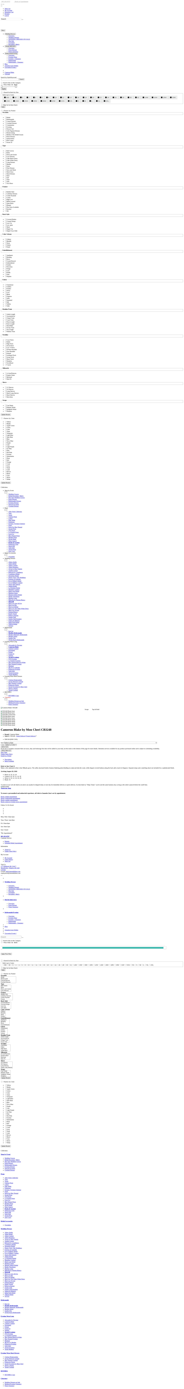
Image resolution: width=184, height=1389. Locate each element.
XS (71, 101)
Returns (7, 841)
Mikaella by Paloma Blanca (16, 600)
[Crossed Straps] (6, 1004)
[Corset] (7, 999)
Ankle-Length (11, 314)
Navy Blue (10, 441)
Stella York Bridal (13, 622)
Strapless (9, 361)
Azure (10, 515)
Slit (8, 211)
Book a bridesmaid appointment (10, 798)
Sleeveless (10, 397)
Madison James (13, 593)
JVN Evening (12, 659)
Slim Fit (9, 379)
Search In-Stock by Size (11, 92)
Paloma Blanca (13, 612)
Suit (8, 177)
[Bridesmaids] (8, 979)
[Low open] (6, 1008)
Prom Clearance (13, 704)
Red (8, 460)
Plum (8, 458)
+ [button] (5, 492)
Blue (8, 439)
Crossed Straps (11, 221)
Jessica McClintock (14, 584)
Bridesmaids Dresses (14, 501)
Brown (9, 471)
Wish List (7, 8)
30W (44, 101)
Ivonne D (11, 654)
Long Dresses (11, 162)
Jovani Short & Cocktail (15, 681)
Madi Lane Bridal (13, 591)
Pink (8, 450)
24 (108, 97)
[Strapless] (6, 1076)
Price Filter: (7, 85)
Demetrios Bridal (13, 576)
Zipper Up (10, 229)
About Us (8, 849)
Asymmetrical (11, 316)
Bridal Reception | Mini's (15, 496)
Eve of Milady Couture (15, 583)
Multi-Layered (11, 201)
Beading (9, 257)
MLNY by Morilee (14, 667)
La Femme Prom (13, 532)
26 (116, 97)
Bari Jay (10, 631)
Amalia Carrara (13, 570)
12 (63, 97)
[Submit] (22, 19)
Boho (8, 153)
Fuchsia (9, 454)
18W (164, 97)
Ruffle (8, 272)
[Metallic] (3, 1013)
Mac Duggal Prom (14, 536)
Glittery (9, 239)
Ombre (9, 245)
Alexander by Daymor (15, 645)
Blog (6, 926)
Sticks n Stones (13, 688)
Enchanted (11, 650)
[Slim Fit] (5, 1059)
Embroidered (10, 263)
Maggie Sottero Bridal (15, 595)
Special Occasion (13, 504)
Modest (9, 164)
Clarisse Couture (13, 648)
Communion (10, 125)
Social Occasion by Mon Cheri (17, 687)
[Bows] (5, 1023)
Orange (9, 462)
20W (174, 97)
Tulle (8, 306)
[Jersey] (4, 1033)
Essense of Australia (14, 579)
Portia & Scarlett (13, 542)
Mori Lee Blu (12, 605)
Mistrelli (11, 602)
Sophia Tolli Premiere (15, 619)
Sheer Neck (10, 359)
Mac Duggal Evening (14, 664)
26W (26, 101)
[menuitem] (94, 9)
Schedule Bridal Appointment (14, 843)
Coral (8, 464)
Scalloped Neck (11, 355)
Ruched (9, 209)
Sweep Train (10, 327)
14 (71, 97)
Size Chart (4, 752)
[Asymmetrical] (5, 1038)
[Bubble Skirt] (7, 994)
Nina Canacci (12, 541)
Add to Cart (5, 747)
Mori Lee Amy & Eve (15, 603)
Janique (10, 655)
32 (138, 97)
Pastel (8, 247)
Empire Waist (11, 375)
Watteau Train (11, 331)
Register (7, 14)
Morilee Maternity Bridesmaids (17, 635)
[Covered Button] (6, 1003)
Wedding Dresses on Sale (16, 701)
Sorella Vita (12, 638)
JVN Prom (11, 530)
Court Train (10, 320)
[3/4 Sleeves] (6, 1064)
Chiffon (9, 287)
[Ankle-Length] (5, 1037)
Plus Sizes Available (13, 207)
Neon (8, 243)
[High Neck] (5, 1049)
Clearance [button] (4, 1378)
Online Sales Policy (7, 754)
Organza (9, 296)
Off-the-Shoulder (12, 349)
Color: (3, 745)
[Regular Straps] (6, 1073)
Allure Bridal (12, 564)
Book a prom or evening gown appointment (14, 802)
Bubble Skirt (10, 192)
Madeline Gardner (13, 589)
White (8, 479)
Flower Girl (10, 129)
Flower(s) (9, 267)
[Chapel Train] (5, 1040)
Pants (8, 166)
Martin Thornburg (13, 596)
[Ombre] (3, 1016)
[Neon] (3, 1014)
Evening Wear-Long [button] (11, 641)
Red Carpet (10, 140)
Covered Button (11, 219)
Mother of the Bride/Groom (15, 135)
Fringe (8, 269)
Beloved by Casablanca (15, 572)
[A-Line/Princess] (5, 1054)
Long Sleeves (11, 391)
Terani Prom (12, 549)
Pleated (9, 205)
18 (86, 97)
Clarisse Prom (12, 517)
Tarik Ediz (11, 548)
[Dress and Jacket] (6, 989)
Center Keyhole (11, 195)
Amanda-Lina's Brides (11, 930)
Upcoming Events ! (10, 933)
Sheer (8, 227)
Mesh (8, 294)
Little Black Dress (12, 158)
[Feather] (4, 1032)
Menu (3, 30)
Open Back (10, 203)
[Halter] (5, 1047)
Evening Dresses (13, 503)
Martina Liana (12, 598)
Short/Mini (10, 326)
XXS (62, 101)
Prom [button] (6, 508)
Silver (8, 477)
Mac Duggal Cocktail (14, 683)
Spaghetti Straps (11, 409)
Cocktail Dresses (12, 123)
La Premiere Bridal (14, 588)
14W (146, 97)
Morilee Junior (12, 636)
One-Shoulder (11, 351)
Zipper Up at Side (12, 231)
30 (131, 97)
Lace (8, 270)
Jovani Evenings (13, 657)
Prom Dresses (11, 136)
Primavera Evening (14, 669)
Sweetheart (10, 363)
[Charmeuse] (4, 1028)
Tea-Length (10, 329)
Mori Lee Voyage (13, 610)
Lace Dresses (11, 156)
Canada (3, 870)
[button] (10, 34)
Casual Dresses (11, 121)
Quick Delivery (31, 736)
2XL (107, 101)
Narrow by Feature (9, 110)
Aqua (8, 431)
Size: (2, 743)
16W (155, 97)
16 (78, 97)
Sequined (9, 300)
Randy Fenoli (12, 614)
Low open (10, 225)
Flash (10, 525)
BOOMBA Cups (13, 695)
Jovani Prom (12, 529)
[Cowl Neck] (5, 1045)
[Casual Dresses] (8, 980)
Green (8, 427)
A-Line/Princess (11, 373)
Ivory (8, 466)
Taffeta (9, 304)
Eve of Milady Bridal (14, 581)
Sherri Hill (11, 546)
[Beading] (5, 1021)
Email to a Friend (6, 756)
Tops (8, 179)
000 (7, 97)
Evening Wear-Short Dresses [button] (13, 676)
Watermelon (10, 456)
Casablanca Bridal (13, 574)
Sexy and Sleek (11, 170)
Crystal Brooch (11, 261)
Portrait (9, 353)
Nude (8, 468)
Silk (8, 302)
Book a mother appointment (9, 800)
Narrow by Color (9, 418)
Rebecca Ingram (13, 615)
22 (101, 97)
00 (15, 97)
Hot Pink (9, 452)
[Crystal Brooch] (5, 1025)
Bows (8, 259)
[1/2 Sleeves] (6, 1062)
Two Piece (10, 183)
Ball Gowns (10, 151)
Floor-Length (11, 322)
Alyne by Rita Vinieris (15, 569)
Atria (10, 513)
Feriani (10, 652)
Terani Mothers (13, 674)
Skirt (8, 176)
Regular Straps (11, 407)
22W (8, 101)
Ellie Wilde (11, 520)
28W (35, 101)
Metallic (9, 241)
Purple (9, 443)
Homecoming (11, 133)
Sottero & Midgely (14, 621)
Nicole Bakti (12, 539)
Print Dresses (10, 168)
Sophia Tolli (12, 617)
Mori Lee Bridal (13, 607)
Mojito (9, 424)
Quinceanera (10, 138)
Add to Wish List (6, 750)
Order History (9, 859)
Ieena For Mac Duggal (15, 527)
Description (8, 759)
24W (17, 101)
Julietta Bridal (12, 586)
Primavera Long (13, 544)
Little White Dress (12, 160)
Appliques (10, 255)
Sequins (9, 276)
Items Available (9, 761)
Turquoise (10, 433)
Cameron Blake (13, 647)
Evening (9, 127)
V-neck (9, 365)
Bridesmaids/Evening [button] (11, 912)
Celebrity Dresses (12, 194)
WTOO (10, 626)
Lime (8, 429)
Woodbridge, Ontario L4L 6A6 (10, 868)
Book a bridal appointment (9, 796)
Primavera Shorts (13, 685)
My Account (8, 10)
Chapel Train (10, 318)
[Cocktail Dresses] (8, 982)
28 (123, 97)
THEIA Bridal (12, 624)
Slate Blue (10, 437)
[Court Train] (5, 1042)
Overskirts (11, 556)
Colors (10, 518)
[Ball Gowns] (6, 986)
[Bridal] (8, 977)
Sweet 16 (9, 142)
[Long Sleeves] (6, 1066)
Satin (8, 298)
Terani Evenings (13, 673)
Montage (11, 666)
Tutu (8, 181)
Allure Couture (13, 565)
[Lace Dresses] (6, 990)
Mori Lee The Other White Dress (18, 608)
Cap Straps (10, 405)
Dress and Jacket (12, 154)
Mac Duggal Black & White (16, 662)
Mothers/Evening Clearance (16, 703)
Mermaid (9, 377)
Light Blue (10, 435)
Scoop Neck (10, 357)
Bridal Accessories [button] (10, 553)
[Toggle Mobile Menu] (1, 875)
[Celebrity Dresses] (7, 996)
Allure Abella (12, 562)
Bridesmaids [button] (8, 627)
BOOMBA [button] (8, 692)
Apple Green (10, 425)
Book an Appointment (21, 1)
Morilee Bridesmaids (15, 633)
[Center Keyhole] (7, 997)
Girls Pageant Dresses (13, 131)
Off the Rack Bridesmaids (16, 640)
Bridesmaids (10, 119)
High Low (10, 199)
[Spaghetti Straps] (6, 1074)
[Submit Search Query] (22, 937)
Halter (8, 342)
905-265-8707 (5, 1)
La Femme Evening (14, 661)
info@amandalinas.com (13, 871)
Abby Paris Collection (15, 511)
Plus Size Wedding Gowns (16, 497)
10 (56, 97)
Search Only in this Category (12, 83)
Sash (8, 274)
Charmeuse (10, 285)
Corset (8, 197)
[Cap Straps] (6, 1071)
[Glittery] (3, 1011)
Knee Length (10, 324)
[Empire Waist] (5, 1055)
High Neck (10, 344)
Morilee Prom (12, 537)
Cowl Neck (10, 340)
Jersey (8, 290)
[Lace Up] (6, 1006)
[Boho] (6, 987)
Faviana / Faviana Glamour (16, 524)
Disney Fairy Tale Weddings (17, 577)
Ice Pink (9, 448)
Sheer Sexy (10, 172)
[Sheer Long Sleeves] (6, 1067)
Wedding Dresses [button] (10, 558)
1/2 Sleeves (10, 387)
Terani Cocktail (13, 690)
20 (93, 97)
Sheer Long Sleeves (13, 393)
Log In (7, 15)
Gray (8, 475)
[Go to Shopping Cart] (1, 4)
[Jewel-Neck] (5, 1050)
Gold (8, 470)
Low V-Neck (11, 347)
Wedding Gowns (13, 494)
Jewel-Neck (10, 346)
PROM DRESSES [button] (11, 900)
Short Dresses (11, 174)
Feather (9, 265)
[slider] (165, 947)
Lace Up (9, 223)
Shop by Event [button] (9, 490)
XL (99, 101)
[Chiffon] (4, 1030)
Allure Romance (13, 567)
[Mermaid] (5, 1057)
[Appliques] (5, 1020)
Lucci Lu (11, 534)
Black (8, 473)
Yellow (9, 422)
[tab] (94, 498)
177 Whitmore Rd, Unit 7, (8, 866)
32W (53, 101)
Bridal (8, 117)
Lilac (8, 445)
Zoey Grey (11, 551)
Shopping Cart (9, 12)
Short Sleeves (11, 395)
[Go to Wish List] (3, 4)
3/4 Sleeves (10, 389)
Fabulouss (11, 522)
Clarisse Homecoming (15, 680)
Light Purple (10, 447)
